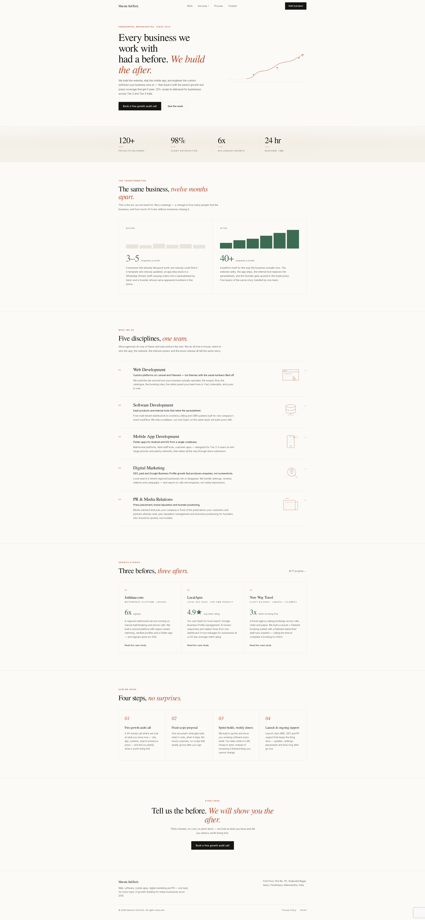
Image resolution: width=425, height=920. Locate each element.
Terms (303, 910)
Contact (232, 6)
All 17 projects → (297, 571)
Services (203, 6)
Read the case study (135, 645)
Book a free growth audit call (140, 106)
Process (218, 6)
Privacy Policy (289, 910)
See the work (175, 106)
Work (190, 6)
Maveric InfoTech (129, 6)
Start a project (296, 5)
